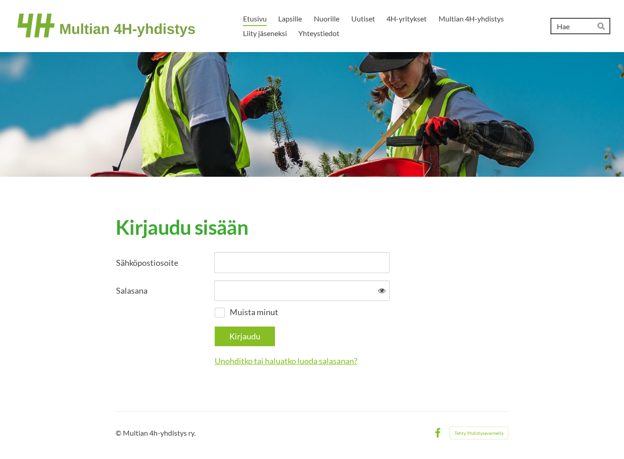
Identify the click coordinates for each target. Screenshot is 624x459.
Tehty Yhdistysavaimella (479, 433)
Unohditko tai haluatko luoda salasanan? (286, 361)
